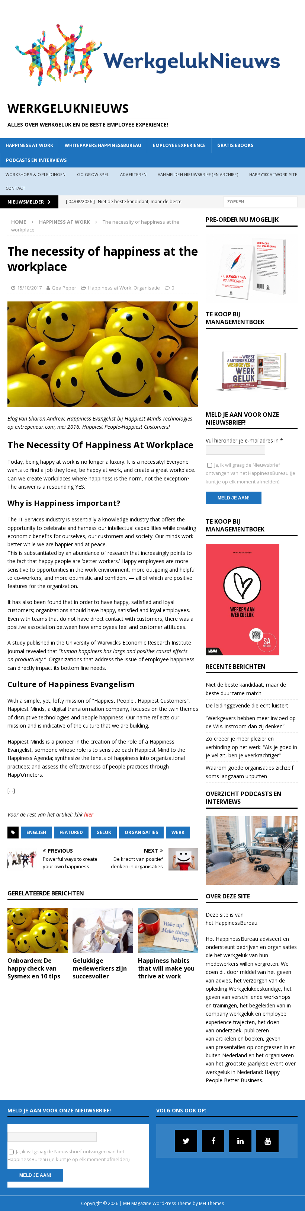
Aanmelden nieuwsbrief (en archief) (198, 174)
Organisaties (141, 832)
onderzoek (228, 1030)
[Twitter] (186, 1141)
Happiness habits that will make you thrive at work (166, 968)
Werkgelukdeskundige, (255, 988)
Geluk (103, 832)
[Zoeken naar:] (260, 201)
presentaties (230, 1047)
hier (88, 814)
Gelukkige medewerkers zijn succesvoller (100, 968)
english (36, 832)
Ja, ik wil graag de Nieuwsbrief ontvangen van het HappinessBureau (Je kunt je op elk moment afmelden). (250, 473)
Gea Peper (64, 287)
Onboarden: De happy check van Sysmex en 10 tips (33, 968)
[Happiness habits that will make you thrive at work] (168, 930)
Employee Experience (179, 145)
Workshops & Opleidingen (36, 174)
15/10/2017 (29, 287)
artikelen (226, 1038)
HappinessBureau (236, 922)
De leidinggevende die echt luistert (247, 705)
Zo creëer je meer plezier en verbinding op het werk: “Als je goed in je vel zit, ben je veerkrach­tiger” (251, 747)
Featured (71, 832)
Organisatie (147, 287)
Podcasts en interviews (36, 160)
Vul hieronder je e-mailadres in (244, 440)
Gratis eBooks (235, 145)
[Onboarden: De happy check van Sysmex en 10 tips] (37, 930)
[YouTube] (267, 1141)
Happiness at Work (29, 145)
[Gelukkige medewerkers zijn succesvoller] (103, 930)
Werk (177, 832)
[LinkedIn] (240, 1141)
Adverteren (133, 174)
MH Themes (211, 1203)
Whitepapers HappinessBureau (103, 145)
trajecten (244, 1022)
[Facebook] (213, 1141)
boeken (254, 1038)
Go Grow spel (93, 174)
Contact (15, 188)
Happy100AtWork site (273, 174)
